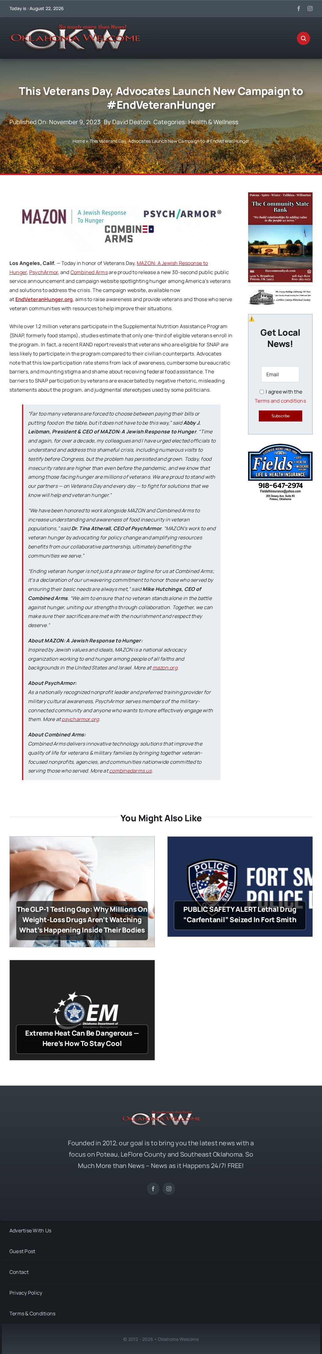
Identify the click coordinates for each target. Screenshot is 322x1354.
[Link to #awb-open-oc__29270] (303, 38)
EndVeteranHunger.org (44, 299)
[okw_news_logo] (74, 27)
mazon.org (165, 667)
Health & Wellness (213, 122)
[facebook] (298, 8)
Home (79, 141)
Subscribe (280, 416)
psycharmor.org (80, 719)
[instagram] (310, 8)
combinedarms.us (130, 770)
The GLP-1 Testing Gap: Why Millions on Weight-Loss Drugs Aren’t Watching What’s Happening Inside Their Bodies (82, 920)
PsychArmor (43, 272)
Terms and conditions (280, 400)
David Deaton (131, 122)
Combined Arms (89, 272)
